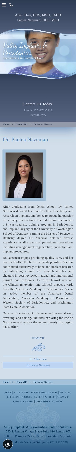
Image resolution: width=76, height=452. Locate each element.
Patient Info (21, 392)
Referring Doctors (19, 397)
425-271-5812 (43, 110)
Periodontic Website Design (26, 442)
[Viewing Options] (8, 444)
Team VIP (21, 124)
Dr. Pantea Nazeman (38, 365)
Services (64, 392)
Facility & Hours (44, 397)
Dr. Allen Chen (38, 359)
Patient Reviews (23, 401)
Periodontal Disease (44, 392)
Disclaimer (43, 401)
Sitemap (57, 401)
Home (6, 124)
